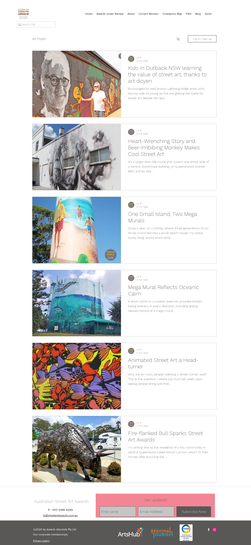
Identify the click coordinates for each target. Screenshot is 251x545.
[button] (178, 39)
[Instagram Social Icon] (214, 530)
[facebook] (209, 530)
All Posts (39, 39)
